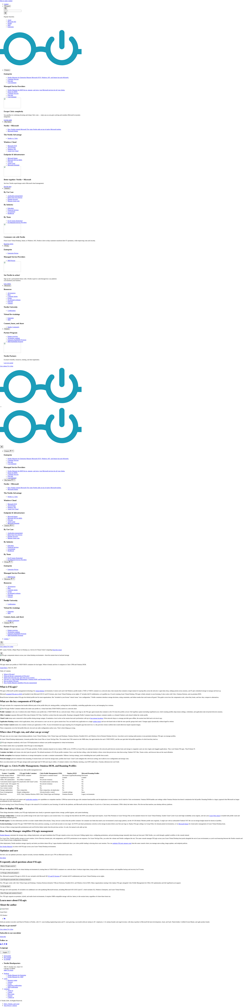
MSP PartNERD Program (15, 341)
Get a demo (7, 284)
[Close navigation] (1, 446)
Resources (7, 285)
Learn (5, 978)
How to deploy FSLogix (11, 681)
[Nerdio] (121, 67)
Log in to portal (8, 363)
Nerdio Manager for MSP (36, 90)
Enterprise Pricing (13, 253)
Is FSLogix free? (5, 886)
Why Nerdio (8, 122)
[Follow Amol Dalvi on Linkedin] (4, 919)
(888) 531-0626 (8, 970)
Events (10, 298)
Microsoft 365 (12, 22)
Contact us (11, 997)
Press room (11, 994)
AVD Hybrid (11, 147)
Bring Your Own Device (15, 197)
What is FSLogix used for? (8, 866)
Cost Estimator (12, 82)
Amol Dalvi (3, 668)
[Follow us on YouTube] (6, 944)
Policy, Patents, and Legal (11, 1004)
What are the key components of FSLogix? (17, 676)
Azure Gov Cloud (13, 151)
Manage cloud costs (13, 201)
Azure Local (11, 163)
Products (7, 70)
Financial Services (13, 210)
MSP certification (13, 987)
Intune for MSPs (12, 92)
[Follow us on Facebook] (5, 944)
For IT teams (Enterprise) (15, 221)
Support (10, 996)
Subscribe (3, 936)
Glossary (10, 303)
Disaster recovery (13, 199)
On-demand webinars (14, 300)
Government (11, 211)
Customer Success (13, 79)
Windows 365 (12, 149)
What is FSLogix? (9, 674)
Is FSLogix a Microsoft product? (9, 873)
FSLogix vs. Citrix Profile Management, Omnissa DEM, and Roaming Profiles (27, 679)
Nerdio (10, 23)
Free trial (10, 81)
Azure (9, 20)
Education (11, 208)
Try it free (10, 366)
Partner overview (13, 336)
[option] (123, 956)
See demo (3, 858)
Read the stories (8, 244)
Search (8, 6)
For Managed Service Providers (17, 222)
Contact (6, 4)
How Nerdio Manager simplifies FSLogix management (20, 683)
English (7, 956)
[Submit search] (5, 8)
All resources (11, 293)
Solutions (7, 188)
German (7, 957)
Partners (7, 329)
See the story (7, 186)
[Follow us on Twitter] (3, 944)
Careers (10, 992)
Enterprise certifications (15, 985)
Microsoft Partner (13, 131)
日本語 (7, 959)
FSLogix (10, 161)
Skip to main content (6, 1)
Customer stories (13, 296)
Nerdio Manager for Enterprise (38, 77)
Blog (9, 295)
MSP (9, 25)
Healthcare (11, 213)
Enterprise (11, 27)
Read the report (57, 650)
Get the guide (8, 120)
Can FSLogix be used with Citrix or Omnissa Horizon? (15, 879)
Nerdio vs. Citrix (13, 138)
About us (10, 990)
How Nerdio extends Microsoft (34, 129)
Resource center (12, 980)
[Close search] (5, 13)
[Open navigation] (1, 406)
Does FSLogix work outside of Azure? (11, 893)
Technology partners (14, 338)
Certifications (12, 310)
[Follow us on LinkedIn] (1, 944)
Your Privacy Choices (10, 1005)
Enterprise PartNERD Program (17, 340)
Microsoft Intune (13, 158)
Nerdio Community (13, 327)
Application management (15, 196)
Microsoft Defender (13, 165)
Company (7, 989)
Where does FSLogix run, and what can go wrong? (19, 677)
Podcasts (10, 301)
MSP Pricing (11, 260)
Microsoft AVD (12, 146)
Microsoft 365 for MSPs (15, 160)
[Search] (1, 642)
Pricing (6, 245)
